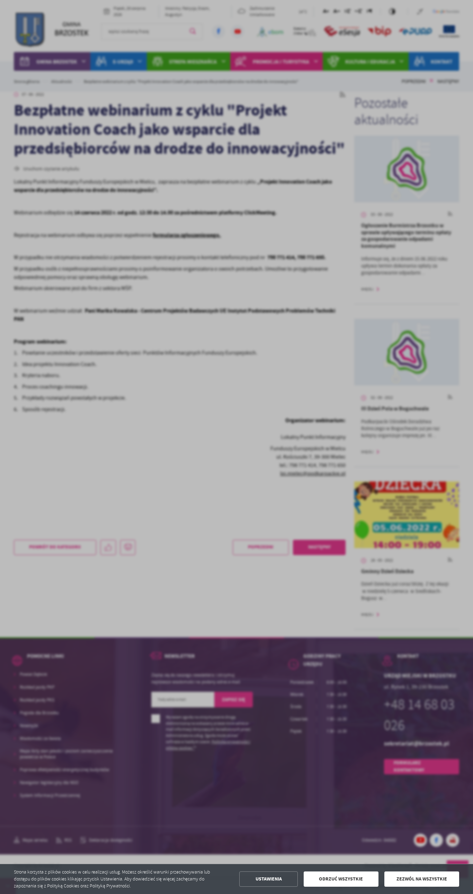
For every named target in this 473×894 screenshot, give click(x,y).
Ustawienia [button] (269, 879)
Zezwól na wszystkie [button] (421, 879)
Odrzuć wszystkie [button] (341, 879)
